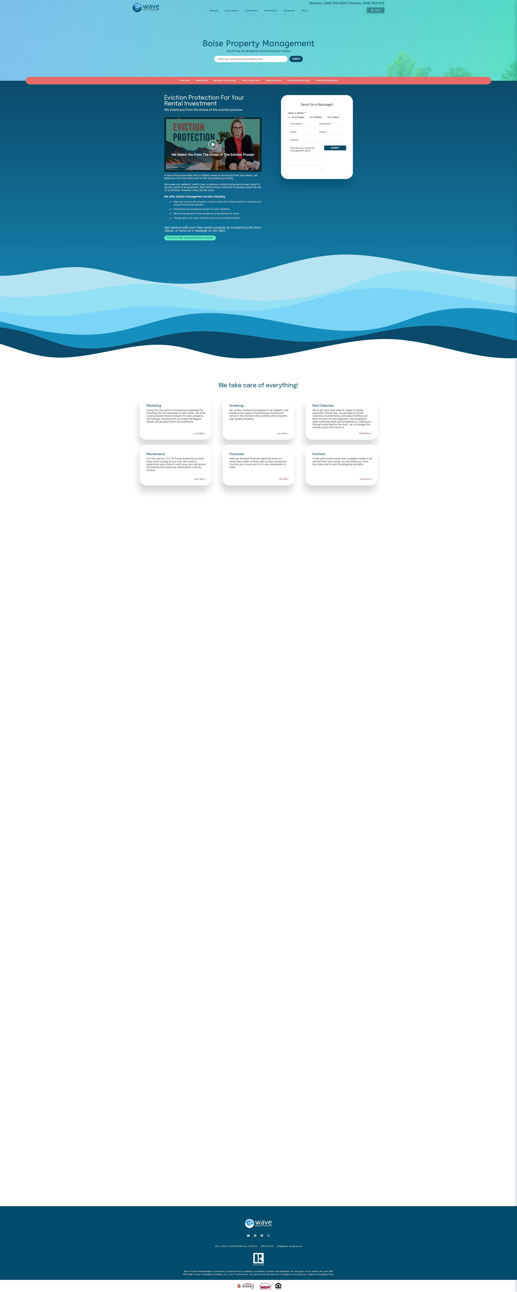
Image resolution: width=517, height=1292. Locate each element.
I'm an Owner (231, 11)
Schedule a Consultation (258, 1035)
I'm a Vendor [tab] (333, 117)
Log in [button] (378, 10)
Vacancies (289, 11)
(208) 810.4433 (335, 3)
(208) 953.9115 (373, 3)
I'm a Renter (251, 11)
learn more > (186, 767)
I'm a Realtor (270, 11)
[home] (146, 7)
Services (213, 11)
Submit (335, 147)
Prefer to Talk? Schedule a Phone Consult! (190, 238)
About (304, 11)
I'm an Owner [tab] (297, 117)
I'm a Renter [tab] (316, 117)
